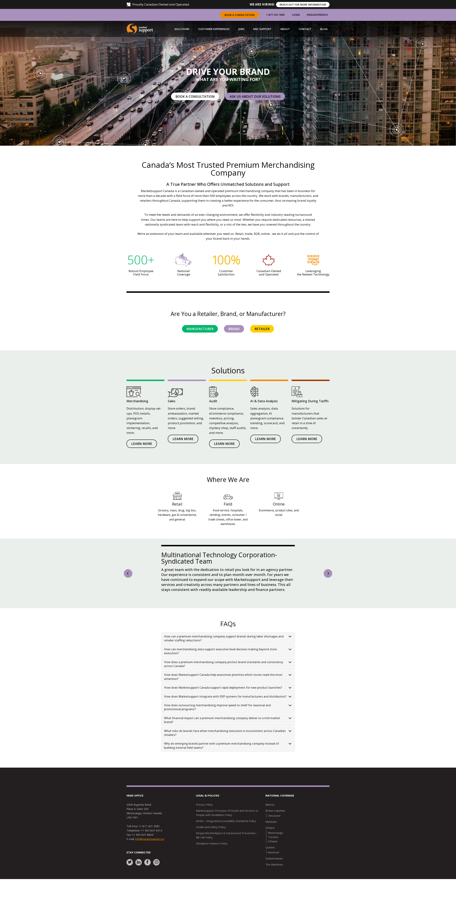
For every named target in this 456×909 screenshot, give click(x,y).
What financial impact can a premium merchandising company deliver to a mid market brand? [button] (222, 731)
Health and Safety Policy (211, 838)
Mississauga (275, 844)
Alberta (269, 816)
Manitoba (271, 833)
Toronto (273, 848)
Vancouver (274, 827)
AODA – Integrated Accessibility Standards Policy (226, 832)
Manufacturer (199, 329)
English (312, 14)
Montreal (273, 863)
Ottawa (272, 852)
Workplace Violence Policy (211, 855)
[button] (182, 29)
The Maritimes (274, 876)
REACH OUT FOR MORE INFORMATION (303, 4)
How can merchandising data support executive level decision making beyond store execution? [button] (220, 663)
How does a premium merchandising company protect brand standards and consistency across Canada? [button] (223, 675)
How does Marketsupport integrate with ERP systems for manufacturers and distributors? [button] (225, 708)
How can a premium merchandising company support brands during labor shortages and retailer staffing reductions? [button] (224, 650)
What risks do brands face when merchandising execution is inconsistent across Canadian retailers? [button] (225, 744)
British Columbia (275, 822)
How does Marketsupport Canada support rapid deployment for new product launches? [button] (223, 699)
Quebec (270, 859)
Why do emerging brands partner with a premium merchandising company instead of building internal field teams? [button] (221, 757)
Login (296, 14)
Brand (234, 329)
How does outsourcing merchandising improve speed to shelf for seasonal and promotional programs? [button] (217, 718)
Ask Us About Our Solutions (255, 96)
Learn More (141, 443)
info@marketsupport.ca (149, 850)
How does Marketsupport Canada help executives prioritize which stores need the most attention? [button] (223, 688)
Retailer (262, 329)
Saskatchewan (274, 870)
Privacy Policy (204, 816)
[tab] (228, 650)
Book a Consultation (240, 15)
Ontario (270, 839)
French (323, 14)
